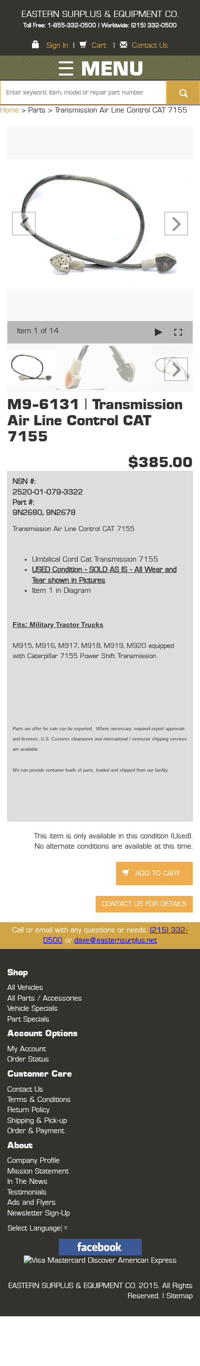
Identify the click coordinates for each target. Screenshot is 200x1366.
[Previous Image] (23, 223)
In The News (27, 1181)
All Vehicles (25, 987)
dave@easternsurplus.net (115, 940)
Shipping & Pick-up (37, 1120)
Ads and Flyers (31, 1202)
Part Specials (28, 1019)
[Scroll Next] (176, 369)
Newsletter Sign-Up (38, 1213)
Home (10, 110)
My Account (26, 1049)
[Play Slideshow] (159, 332)
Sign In (57, 45)
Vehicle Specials (32, 1008)
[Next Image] (176, 223)
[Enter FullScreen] (178, 332)
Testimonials (27, 1192)
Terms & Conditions (39, 1099)
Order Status (28, 1059)
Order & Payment (35, 1131)
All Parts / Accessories (44, 998)
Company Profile (33, 1160)
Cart (99, 45)
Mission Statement (37, 1171)
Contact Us (150, 45)
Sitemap (180, 1296)
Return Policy (28, 1110)
